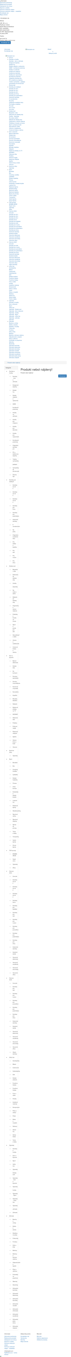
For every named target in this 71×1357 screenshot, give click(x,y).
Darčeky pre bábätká (15, 221)
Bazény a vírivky (13, 323)
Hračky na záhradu (14, 70)
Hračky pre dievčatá (14, 73)
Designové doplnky (14, 63)
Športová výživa (13, 190)
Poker (10, 290)
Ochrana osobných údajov (7, 9)
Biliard (10, 269)
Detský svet (12, 111)
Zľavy (10, 209)
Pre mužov (12, 107)
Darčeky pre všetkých (15, 87)
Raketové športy (13, 187)
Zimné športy (12, 201)
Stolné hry (12, 295)
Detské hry (12, 64)
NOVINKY (11, 152)
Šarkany (11, 294)
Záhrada (11, 319)
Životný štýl (12, 85)
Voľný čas (11, 266)
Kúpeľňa (11, 145)
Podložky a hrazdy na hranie (17, 123)
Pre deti (11, 106)
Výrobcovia (24, 1338)
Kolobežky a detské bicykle (16, 183)
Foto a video (12, 282)
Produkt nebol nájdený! (14, 362)
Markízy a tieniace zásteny (16, 335)
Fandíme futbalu (13, 278)
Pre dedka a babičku (14, 104)
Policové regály (13, 157)
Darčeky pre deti (13, 223)
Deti (10, 275)
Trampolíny (12, 197)
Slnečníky (11, 344)
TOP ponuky (12, 202)
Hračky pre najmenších (15, 75)
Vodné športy (12, 199)
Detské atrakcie (13, 276)
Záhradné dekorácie (14, 347)
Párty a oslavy (13, 288)
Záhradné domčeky (14, 349)
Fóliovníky (12, 328)
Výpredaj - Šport (13, 314)
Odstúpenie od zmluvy (6, 6)
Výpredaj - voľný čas (14, 316)
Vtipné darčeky (13, 264)
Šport (10, 169)
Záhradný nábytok (14, 357)
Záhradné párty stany (15, 356)
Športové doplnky (14, 192)
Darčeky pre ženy (14, 230)
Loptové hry (12, 185)
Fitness (11, 180)
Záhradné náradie (14, 350)
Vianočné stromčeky (14, 238)
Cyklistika (11, 176)
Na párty (11, 101)
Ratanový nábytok (14, 159)
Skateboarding (13, 188)
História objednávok (42, 1338)
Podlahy (11, 156)
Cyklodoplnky (12, 273)
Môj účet (39, 1336)
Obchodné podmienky (6, 2)
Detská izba (12, 135)
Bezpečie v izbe (13, 113)
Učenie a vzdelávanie (15, 128)
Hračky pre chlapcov (14, 71)
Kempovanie (12, 287)
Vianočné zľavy (13, 240)
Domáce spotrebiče (14, 138)
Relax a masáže (13, 292)
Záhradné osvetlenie (14, 354)
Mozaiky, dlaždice (14, 147)
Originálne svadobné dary (16, 102)
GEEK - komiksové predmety (17, 68)
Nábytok (11, 149)
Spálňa (11, 161)
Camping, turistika (14, 175)
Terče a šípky (12, 195)
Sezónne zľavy (13, 166)
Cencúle (11, 213)
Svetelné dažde (13, 233)
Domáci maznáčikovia (15, 140)
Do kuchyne (12, 137)
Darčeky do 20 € (13, 88)
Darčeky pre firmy (14, 94)
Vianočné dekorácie (14, 235)
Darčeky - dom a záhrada (16, 61)
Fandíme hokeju (13, 280)
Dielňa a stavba (13, 325)
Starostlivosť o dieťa (14, 126)
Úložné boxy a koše (14, 163)
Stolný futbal (12, 297)
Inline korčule (12, 182)
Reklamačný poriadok (6, 4)
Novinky (23, 1340)
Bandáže (11, 171)
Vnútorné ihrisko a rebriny (16, 130)
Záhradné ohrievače (14, 352)
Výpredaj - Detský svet (15, 309)
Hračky (11, 283)
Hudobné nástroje (14, 285)
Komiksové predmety (15, 76)
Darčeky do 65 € (13, 92)
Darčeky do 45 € (13, 90)
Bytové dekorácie (14, 133)
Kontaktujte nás (4, 13)
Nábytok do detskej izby (15, 119)
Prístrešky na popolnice (15, 340)
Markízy (11, 333)
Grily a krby (12, 332)
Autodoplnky (12, 268)
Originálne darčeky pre (15, 78)
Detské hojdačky (13, 178)
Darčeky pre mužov (14, 225)
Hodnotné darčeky (14, 97)
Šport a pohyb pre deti (15, 125)
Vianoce (11, 164)
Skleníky (11, 342)
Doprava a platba (4, 8)
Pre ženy (11, 109)
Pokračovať (62, 376)
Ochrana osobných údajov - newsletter (10, 11)
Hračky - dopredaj (14, 116)
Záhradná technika (14, 345)
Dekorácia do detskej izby (16, 114)
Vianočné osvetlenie (14, 237)
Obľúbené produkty (42, 1340)
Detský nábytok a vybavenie (16, 66)
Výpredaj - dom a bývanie (16, 311)
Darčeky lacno (13, 219)
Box (10, 173)
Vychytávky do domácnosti (16, 83)
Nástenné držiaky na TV (15, 151)
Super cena (12, 206)
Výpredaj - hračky (14, 313)
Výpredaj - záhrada (14, 318)
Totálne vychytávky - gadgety (17, 82)
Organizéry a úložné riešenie (17, 121)
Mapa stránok (4, 15)
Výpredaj (11, 168)
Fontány (11, 330)
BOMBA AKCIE (13, 204)
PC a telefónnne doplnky (16, 80)
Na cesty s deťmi (13, 118)
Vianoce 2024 (13, 211)
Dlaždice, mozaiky (14, 326)
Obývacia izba (13, 154)
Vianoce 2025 (13, 242)
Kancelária (12, 144)
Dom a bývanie (13, 132)
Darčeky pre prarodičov (15, 226)
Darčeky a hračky (14, 59)
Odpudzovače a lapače (15, 337)
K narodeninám (13, 99)
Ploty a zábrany (13, 338)
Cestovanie (12, 271)
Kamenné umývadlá (14, 142)
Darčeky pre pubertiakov (16, 95)
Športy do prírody (14, 194)
